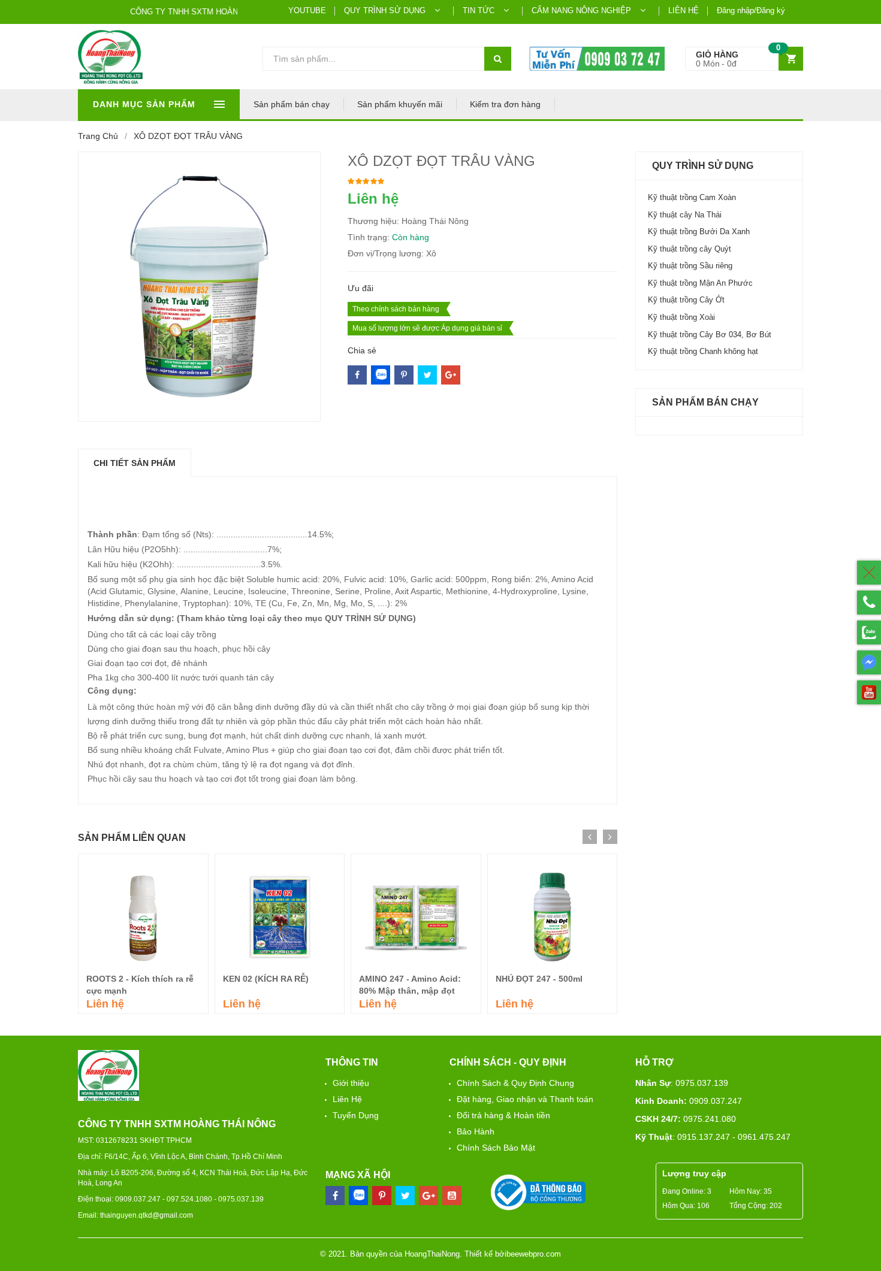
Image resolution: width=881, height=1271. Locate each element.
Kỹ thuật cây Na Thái (685, 214)
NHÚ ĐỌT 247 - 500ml (539, 978)
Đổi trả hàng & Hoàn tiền (503, 1115)
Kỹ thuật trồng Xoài (681, 317)
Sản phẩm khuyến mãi (399, 104)
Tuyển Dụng (356, 1115)
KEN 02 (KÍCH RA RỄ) (266, 978)
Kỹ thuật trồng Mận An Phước (700, 283)
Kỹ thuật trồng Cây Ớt (686, 299)
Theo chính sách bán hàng (395, 309)
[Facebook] (357, 375)
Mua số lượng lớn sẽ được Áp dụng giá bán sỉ (427, 328)
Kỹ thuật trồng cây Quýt (689, 248)
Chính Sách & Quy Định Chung (515, 1083)
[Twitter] (404, 375)
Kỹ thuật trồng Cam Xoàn (692, 197)
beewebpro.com (533, 1253)
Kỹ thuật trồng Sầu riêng (690, 265)
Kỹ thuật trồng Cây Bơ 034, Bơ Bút (709, 334)
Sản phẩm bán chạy (292, 104)
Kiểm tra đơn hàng (505, 104)
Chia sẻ (362, 350)
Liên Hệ (347, 1099)
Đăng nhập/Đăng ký (751, 10)
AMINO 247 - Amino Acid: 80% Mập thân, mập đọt (410, 984)
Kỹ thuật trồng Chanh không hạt (703, 351)
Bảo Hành (475, 1131)
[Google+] (450, 375)
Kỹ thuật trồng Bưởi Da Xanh (699, 231)
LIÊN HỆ (683, 10)
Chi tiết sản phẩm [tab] (134, 463)
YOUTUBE (307, 10)
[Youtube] (451, 1195)
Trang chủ (98, 136)
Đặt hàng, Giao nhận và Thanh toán (525, 1099)
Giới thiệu (351, 1083)
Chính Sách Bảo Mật (496, 1147)
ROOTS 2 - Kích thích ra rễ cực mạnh (140, 984)
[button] (744, 59)
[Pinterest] (427, 375)
